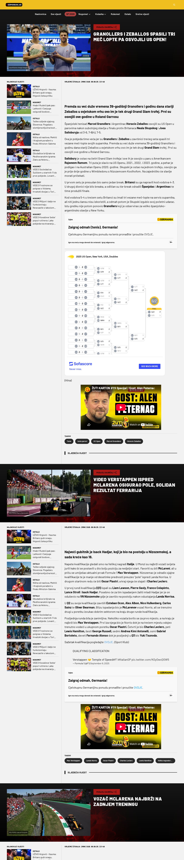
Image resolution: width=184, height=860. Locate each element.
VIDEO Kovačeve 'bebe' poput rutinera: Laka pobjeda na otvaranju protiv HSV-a (44, 220)
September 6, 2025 (99, 663)
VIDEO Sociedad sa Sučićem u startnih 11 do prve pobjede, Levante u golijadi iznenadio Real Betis (45, 172)
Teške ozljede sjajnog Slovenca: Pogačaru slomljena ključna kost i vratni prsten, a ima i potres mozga (44, 124)
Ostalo (36, 86)
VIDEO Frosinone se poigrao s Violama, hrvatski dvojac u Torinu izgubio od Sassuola (45, 188)
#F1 (115, 659)
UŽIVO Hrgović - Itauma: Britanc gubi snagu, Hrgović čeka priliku (44, 92)
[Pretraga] (174, 5)
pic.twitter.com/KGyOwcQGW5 (150, 659)
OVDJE (148, 234)
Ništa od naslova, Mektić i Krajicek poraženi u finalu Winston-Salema (45, 140)
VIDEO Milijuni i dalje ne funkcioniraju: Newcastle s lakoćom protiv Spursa (44, 204)
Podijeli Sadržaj (104, 27)
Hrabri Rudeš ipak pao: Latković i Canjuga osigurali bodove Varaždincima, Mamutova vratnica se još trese (44, 108)
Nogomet (37, 102)
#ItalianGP (124, 659)
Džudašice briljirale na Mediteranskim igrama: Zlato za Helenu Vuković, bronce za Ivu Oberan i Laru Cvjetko (44, 156)
